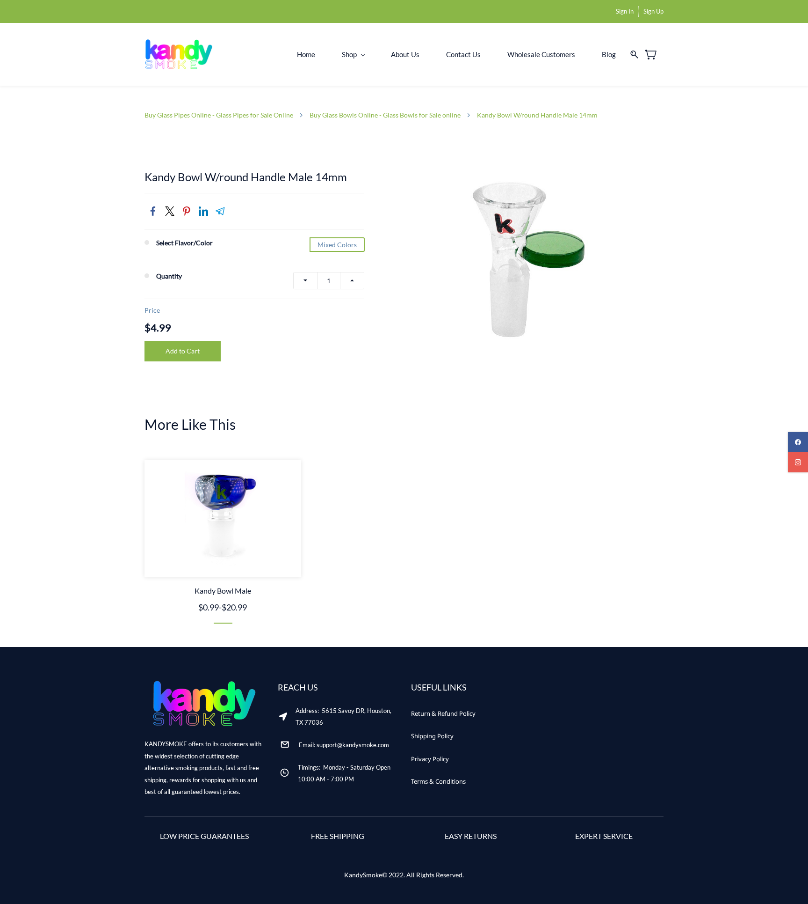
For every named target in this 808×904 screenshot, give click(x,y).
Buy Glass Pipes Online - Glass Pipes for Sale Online (218, 115)
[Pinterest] (187, 211)
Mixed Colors (337, 245)
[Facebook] (153, 211)
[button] (443, 713)
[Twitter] (170, 211)
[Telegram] (220, 211)
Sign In (625, 11)
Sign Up (653, 11)
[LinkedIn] (203, 211)
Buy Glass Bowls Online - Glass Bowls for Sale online (385, 115)
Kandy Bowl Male (223, 590)
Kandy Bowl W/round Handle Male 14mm (537, 115)
